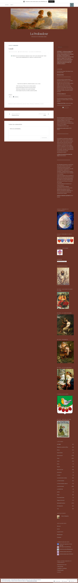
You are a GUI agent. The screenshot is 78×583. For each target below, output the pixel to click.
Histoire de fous (60, 469)
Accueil (7, 4)
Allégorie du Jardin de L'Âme (62, 447)
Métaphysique (60, 534)
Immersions (59, 472)
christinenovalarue (63, 551)
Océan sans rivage (23, 51)
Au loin (70, 551)
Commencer (51, 1)
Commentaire (44, 137)
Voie (58, 508)
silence (42, 103)
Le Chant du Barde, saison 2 (62, 483)
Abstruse (59, 526)
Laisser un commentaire (35, 51)
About (11, 4)
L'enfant (58, 475)
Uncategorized (60, 505)
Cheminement (60, 455)
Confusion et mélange (62, 568)
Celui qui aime (60, 566)
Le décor (59, 572)
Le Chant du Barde (60, 480)
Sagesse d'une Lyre (60, 500)
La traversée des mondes (62, 477)
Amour (11, 103)
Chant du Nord (60, 452)
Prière (58, 494)
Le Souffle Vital (60, 489)
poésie (27, 103)
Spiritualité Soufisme (61, 503)
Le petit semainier (13, 45)
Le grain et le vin (60, 531)
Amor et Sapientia (64, 516)
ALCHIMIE (59, 444)
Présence (32, 103)
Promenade (37, 103)
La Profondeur (39, 34)
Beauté (15, 103)
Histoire (58, 466)
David (58, 463)
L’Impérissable (60, 570)
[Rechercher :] (62, 47)
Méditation (19, 103)
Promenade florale (60, 497)
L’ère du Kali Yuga (67, 546)
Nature (24, 103)
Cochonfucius (62, 549)
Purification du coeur (61, 564)
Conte (58, 461)
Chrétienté (59, 537)
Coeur (58, 458)
